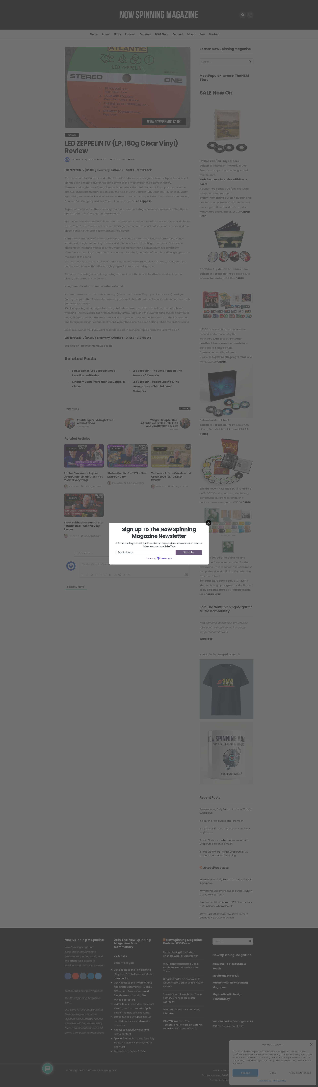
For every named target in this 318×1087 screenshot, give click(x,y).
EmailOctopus (166, 558)
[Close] (208, 523)
